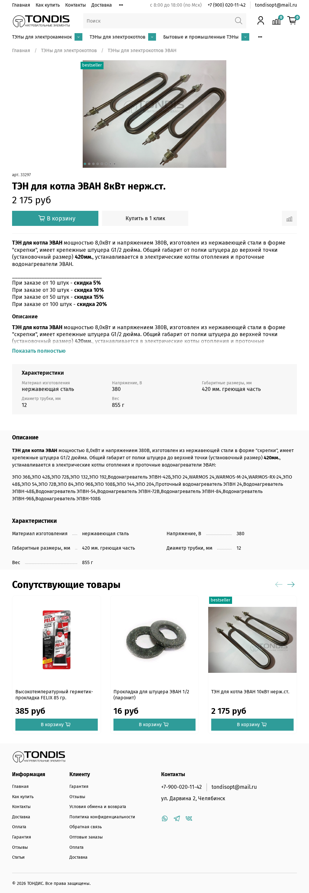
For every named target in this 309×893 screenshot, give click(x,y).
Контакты (75, 5)
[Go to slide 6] (106, 164)
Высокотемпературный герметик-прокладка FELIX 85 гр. (54, 695)
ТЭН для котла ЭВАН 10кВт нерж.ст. (250, 692)
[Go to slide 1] (85, 164)
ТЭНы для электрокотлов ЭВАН (142, 50)
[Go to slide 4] (98, 164)
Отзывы (20, 847)
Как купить (48, 5)
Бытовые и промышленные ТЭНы (201, 37)
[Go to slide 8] (115, 164)
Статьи (18, 857)
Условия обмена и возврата (97, 806)
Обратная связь (85, 826)
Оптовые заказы (86, 837)
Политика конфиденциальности (102, 817)
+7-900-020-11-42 (181, 787)
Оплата (19, 826)
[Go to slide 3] (93, 164)
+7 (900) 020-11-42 (227, 5)
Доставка (101, 5)
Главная (21, 5)
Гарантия (21, 837)
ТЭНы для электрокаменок (42, 37)
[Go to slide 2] (89, 164)
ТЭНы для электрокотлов (117, 37)
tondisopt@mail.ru (276, 5)
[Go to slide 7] (110, 164)
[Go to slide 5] (102, 164)
